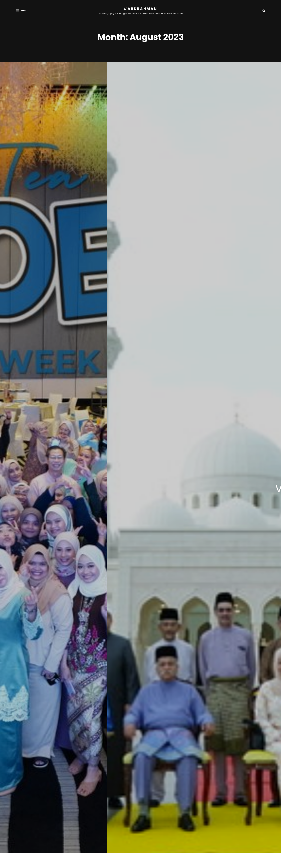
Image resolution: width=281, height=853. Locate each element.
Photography (218, 488)
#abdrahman (140, 8)
